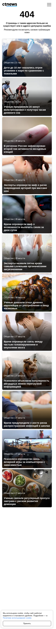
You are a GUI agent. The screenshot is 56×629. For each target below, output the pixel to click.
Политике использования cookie (17, 618)
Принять (27, 623)
